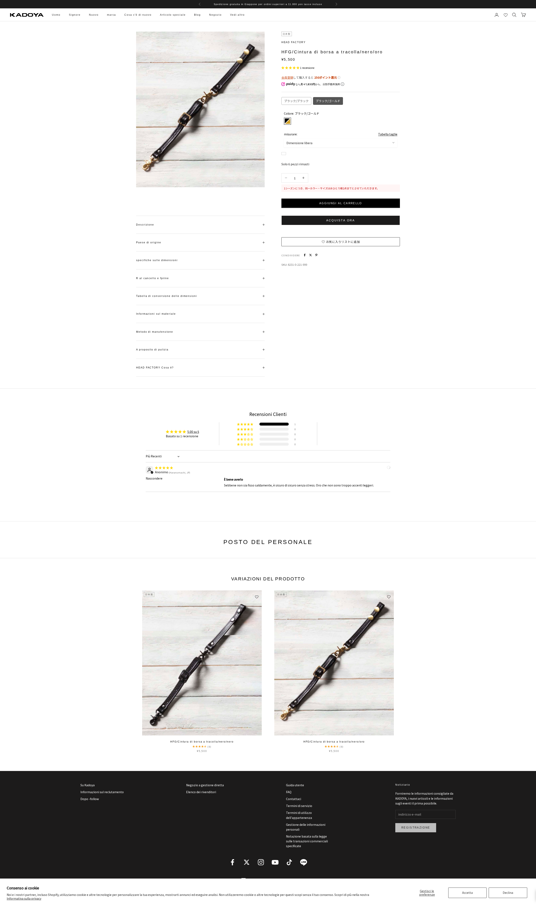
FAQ (288, 792)
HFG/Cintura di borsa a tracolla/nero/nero (202, 741)
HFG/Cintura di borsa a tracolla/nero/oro (334, 741)
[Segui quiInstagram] (261, 862)
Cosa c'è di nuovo (138, 14)
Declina (508, 892)
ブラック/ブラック (296, 101)
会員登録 (287, 77)
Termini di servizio (299, 806)
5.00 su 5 (193, 432)
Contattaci (293, 799)
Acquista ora (340, 220)
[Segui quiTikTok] (289, 862)
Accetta (467, 892)
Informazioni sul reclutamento (102, 792)
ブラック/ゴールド (328, 101)
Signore (75, 14)
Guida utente (295, 785)
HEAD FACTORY (293, 42)
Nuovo (94, 14)
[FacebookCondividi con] (304, 255)
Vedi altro (237, 14)
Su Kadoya (87, 785)
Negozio (215, 14)
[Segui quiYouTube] (275, 862)
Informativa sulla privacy (24, 898)
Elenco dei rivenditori (201, 792)
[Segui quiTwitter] (246, 862)
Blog (197, 14)
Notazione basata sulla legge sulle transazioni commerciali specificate (307, 841)
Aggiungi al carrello (340, 203)
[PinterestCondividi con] (316, 255)
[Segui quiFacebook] (232, 862)
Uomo (56, 14)
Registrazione (415, 827)
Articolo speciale (173, 14)
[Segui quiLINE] (303, 862)
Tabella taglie (387, 134)
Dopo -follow (89, 799)
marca (111, 14)
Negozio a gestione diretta (205, 785)
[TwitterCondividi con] (310, 255)
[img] (164, 468)
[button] (290, 67)
